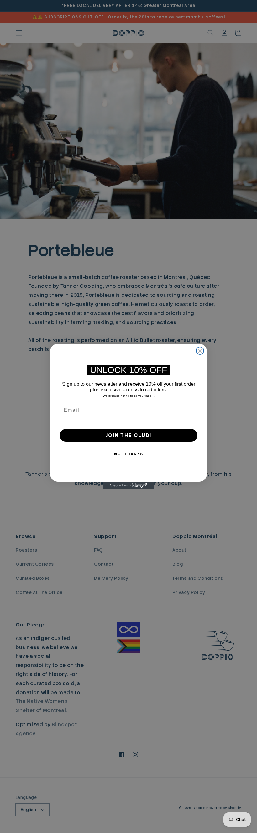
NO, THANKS (128, 454)
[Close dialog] (200, 350)
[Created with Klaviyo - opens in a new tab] (128, 485)
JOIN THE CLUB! (128, 435)
